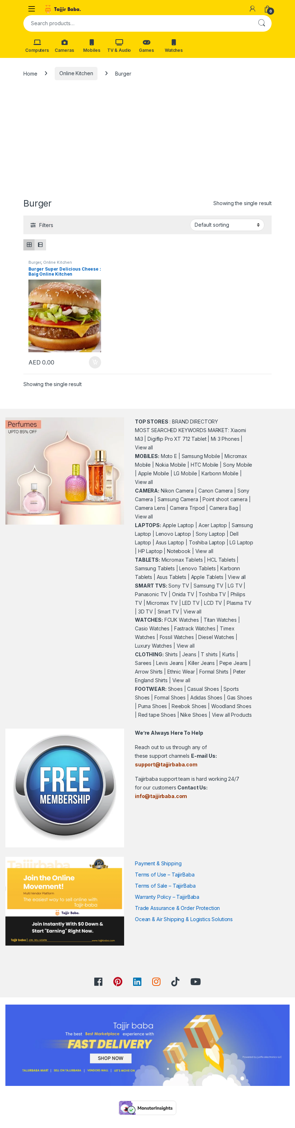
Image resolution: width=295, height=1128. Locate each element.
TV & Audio (119, 50)
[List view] (40, 244)
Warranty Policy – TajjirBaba (167, 897)
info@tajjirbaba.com (161, 796)
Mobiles (91, 50)
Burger (34, 262)
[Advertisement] (147, 142)
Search (261, 23)
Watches (174, 50)
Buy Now (95, 362)
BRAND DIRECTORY (195, 421)
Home (30, 73)
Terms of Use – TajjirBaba (165, 874)
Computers (37, 50)
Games (146, 50)
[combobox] (137, 23)
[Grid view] (29, 244)
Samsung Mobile (201, 456)
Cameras (64, 50)
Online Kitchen (76, 73)
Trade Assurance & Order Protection (177, 908)
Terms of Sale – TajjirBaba (165, 886)
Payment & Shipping (158, 863)
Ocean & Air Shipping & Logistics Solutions (184, 919)
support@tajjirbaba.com (166, 764)
